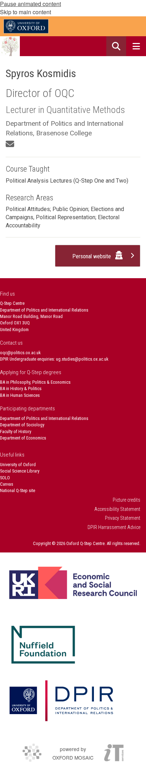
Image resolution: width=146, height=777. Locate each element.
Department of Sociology (22, 424)
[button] (116, 46)
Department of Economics (23, 438)
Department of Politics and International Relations (44, 418)
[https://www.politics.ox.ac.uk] (61, 700)
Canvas (6, 484)
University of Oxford (18, 464)
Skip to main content (25, 12)
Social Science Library (19, 471)
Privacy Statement (122, 518)
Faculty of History (15, 431)
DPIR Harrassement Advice (114, 527)
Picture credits (126, 500)
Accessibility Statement (117, 509)
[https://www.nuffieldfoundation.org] (43, 645)
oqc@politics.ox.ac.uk (20, 352)
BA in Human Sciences (20, 395)
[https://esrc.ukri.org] (73, 583)
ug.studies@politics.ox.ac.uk (82, 359)
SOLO (5, 477)
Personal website (92, 256)
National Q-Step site (17, 490)
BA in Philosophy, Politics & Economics (35, 382)
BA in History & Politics (20, 388)
